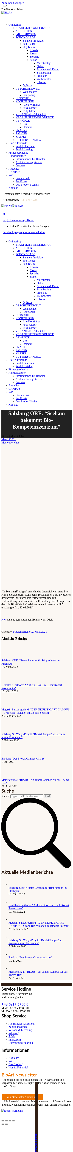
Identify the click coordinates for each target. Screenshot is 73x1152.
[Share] (6, 1120)
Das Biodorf (15, 1064)
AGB (12, 1036)
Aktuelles (14, 1057)
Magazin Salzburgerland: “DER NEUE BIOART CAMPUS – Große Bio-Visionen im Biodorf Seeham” (35, 711)
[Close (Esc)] (2, 1120)
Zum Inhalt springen (12, 2)
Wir (11, 1061)
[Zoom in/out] (13, 1120)
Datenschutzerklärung (21, 1042)
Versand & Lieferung (20, 1029)
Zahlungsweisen (18, 1026)
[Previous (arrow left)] (2, 1124)
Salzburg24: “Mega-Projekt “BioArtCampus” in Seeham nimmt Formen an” (35, 942)
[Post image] (11, 657)
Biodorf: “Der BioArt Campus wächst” (23, 758)
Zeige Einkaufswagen (15, 220)
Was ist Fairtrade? (18, 1067)
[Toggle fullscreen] (10, 1120)
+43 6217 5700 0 (30, 199)
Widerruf (13, 1033)
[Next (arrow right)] (6, 1124)
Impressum (15, 1039)
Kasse (30, 220)
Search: (5, 796)
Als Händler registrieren (22, 1023)
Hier (3, 619)
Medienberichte (10, 442)
